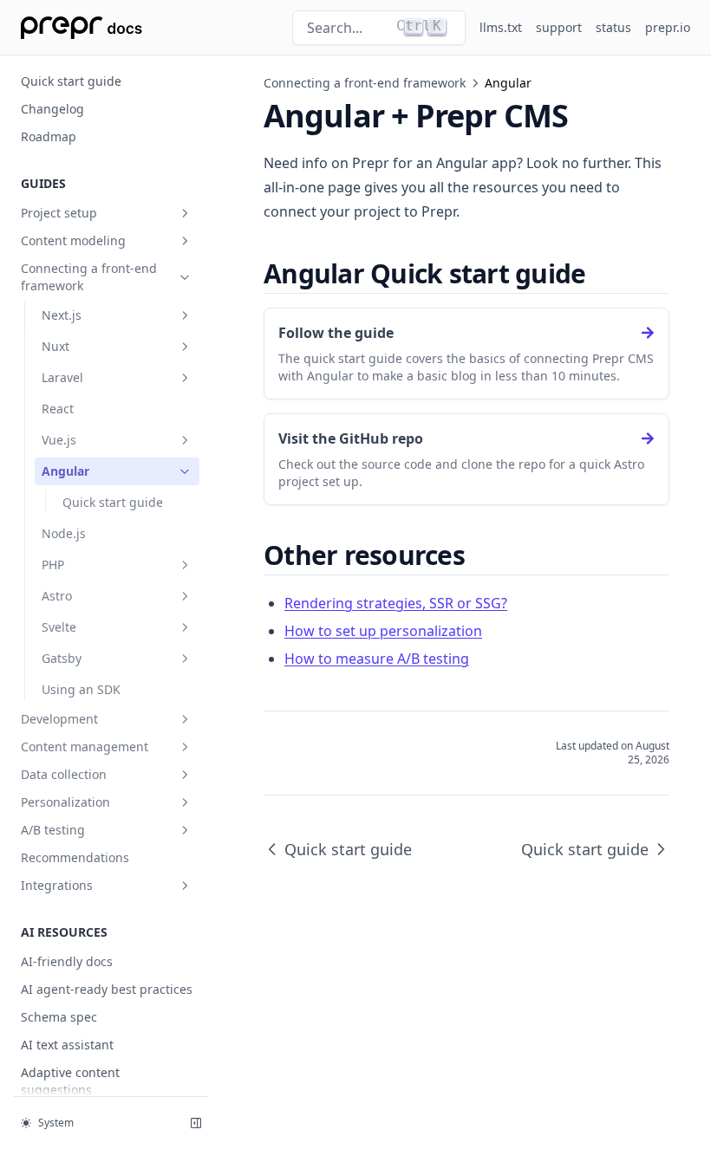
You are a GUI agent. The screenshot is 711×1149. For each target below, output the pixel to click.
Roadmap (48, 136)
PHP (53, 564)
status (613, 27)
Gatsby (62, 658)
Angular (65, 471)
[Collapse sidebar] (196, 1123)
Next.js (62, 315)
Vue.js (59, 440)
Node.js (64, 533)
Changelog (52, 109)
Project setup (59, 212)
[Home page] (81, 28)
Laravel (62, 377)
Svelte (59, 627)
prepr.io (667, 27)
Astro (57, 595)
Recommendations (75, 857)
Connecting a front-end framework (89, 277)
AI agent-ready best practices (106, 989)
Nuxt (55, 346)
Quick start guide (71, 81)
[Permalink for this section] (600, 273)
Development (59, 719)
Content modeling (73, 240)
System (56, 1122)
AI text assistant (67, 1044)
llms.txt (500, 27)
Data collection (64, 774)
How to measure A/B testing (376, 658)
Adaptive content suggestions (70, 1081)
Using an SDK (81, 689)
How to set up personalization (383, 630)
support (559, 27)
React (58, 408)
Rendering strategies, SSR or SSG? (395, 603)
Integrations (57, 885)
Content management (84, 746)
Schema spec (59, 1017)
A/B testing (53, 829)
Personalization (65, 802)
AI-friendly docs (67, 961)
